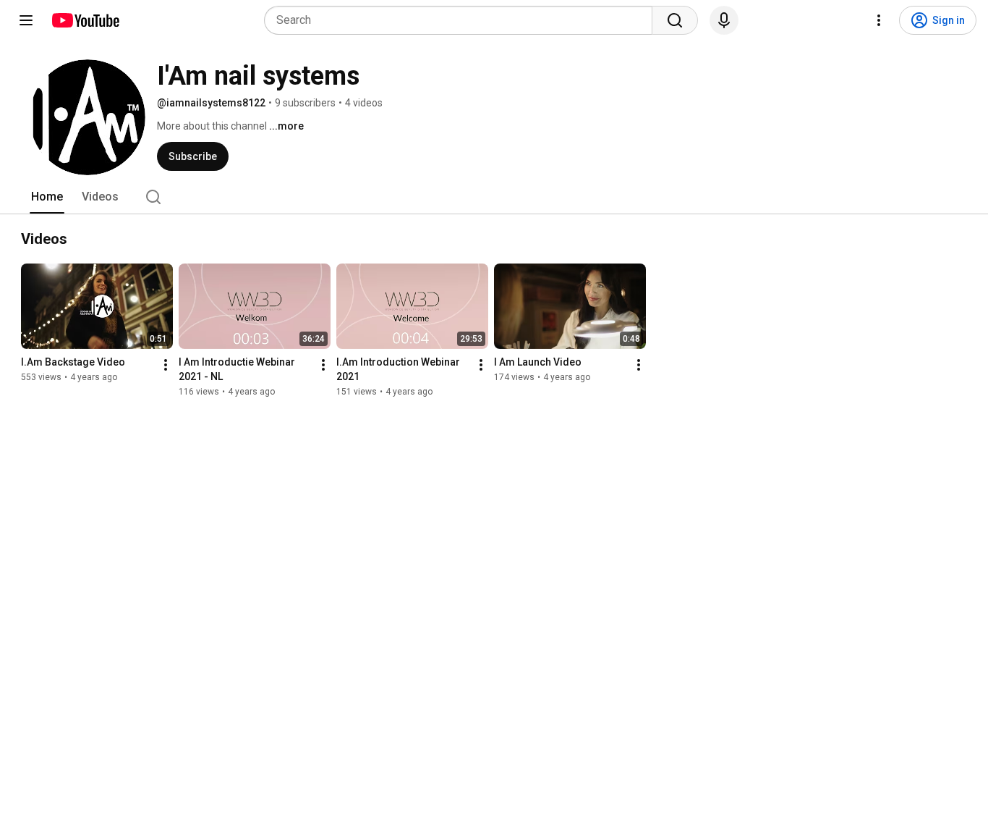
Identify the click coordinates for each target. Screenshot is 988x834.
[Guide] (26, 20)
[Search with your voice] (724, 20)
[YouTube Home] (85, 20)
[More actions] (165, 364)
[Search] (675, 20)
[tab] (47, 197)
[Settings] (878, 20)
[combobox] (462, 20)
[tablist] (494, 197)
